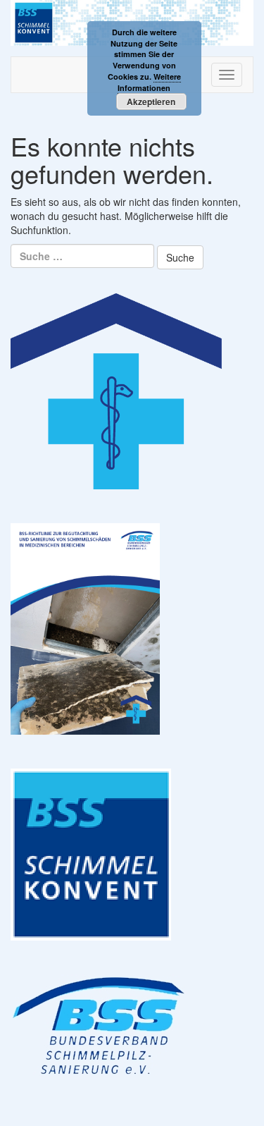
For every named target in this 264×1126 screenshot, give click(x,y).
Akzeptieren (151, 101)
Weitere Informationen (149, 82)
